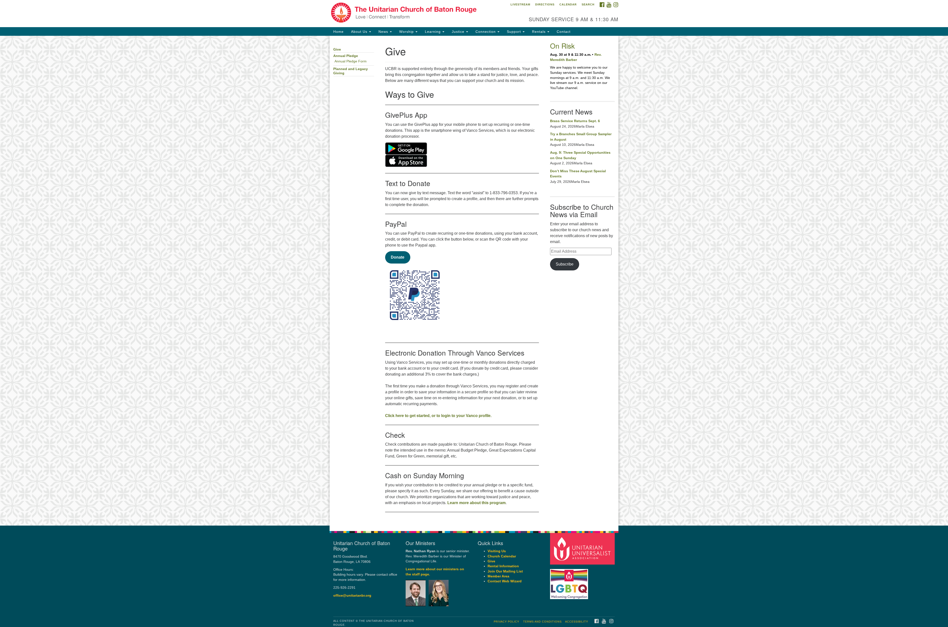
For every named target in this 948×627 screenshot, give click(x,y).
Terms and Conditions (542, 621)
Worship (407, 32)
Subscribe (564, 264)
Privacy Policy (506, 621)
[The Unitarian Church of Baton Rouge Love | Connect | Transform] (414, 13)
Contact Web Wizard (505, 581)
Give (337, 49)
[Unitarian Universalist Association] (583, 549)
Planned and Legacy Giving (350, 71)
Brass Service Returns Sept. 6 (575, 121)
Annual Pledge (345, 56)
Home (338, 32)
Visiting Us (497, 551)
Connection (486, 32)
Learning (433, 32)
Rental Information (503, 566)
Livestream (520, 4)
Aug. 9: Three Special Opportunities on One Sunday (580, 155)
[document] (474, 281)
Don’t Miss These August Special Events (578, 173)
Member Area (498, 576)
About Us (360, 32)
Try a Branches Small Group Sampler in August (581, 136)
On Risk (562, 46)
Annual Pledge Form (351, 61)
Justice (459, 32)
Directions (544, 4)
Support (514, 32)
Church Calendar (502, 556)
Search (588, 4)
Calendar (568, 4)
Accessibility (576, 621)
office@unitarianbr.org (352, 595)
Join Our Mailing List (505, 571)
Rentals (539, 32)
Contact (564, 32)
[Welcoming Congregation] (570, 581)
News (383, 32)
